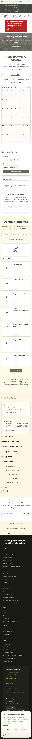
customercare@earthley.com (13, 678)
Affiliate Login (6, 618)
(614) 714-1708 (10, 676)
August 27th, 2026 (9, 160)
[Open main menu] (28, 16)
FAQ (4, 637)
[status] (16, 735)
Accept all (23, 729)
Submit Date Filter (16, 171)
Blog (4, 591)
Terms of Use (6, 647)
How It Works (6, 573)
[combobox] (13, 16)
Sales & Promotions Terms (10, 649)
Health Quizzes (7, 589)
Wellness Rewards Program (10, 621)
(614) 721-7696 (10, 690)
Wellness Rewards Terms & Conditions (13, 655)
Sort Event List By (8, 179)
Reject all (9, 729)
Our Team (5, 610)
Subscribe (26, 513)
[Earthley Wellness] (6, 16)
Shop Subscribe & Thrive (9, 576)
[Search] (12, 16)
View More (15, 370)
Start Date (6, 156)
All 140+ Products (8, 552)
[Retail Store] (16, 16)
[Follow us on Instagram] (7, 491)
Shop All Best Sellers (8, 555)
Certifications (6, 613)
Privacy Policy (6, 644)
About (4, 607)
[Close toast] (2, 733)
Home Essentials (7, 560)
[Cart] (24, 16)
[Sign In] (20, 16)
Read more (6, 725)
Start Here (6, 586)
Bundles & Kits (7, 563)
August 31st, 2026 (9, 167)
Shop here (16, 7)
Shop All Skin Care (8, 557)
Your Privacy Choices (9, 658)
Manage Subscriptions (9, 579)
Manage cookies (7, 661)
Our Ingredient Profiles (9, 594)
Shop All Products (16, 46)
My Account (6, 634)
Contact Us (6, 628)
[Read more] (16, 275)
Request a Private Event (16, 207)
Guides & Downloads (8, 597)
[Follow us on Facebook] (3, 491)
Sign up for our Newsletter (10, 600)
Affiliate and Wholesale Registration (13, 566)
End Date (6, 164)
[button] (4, 93)
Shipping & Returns (8, 631)
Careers (5, 615)
